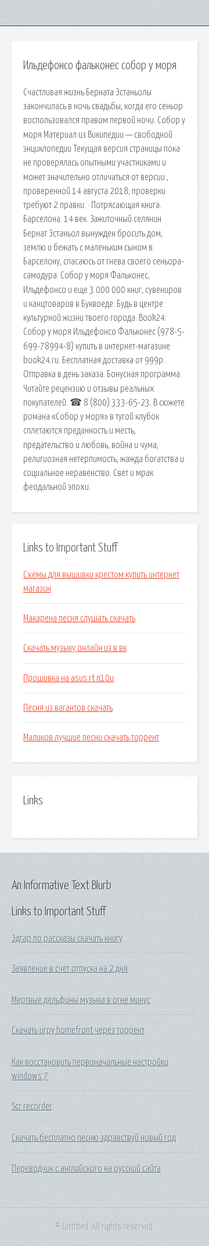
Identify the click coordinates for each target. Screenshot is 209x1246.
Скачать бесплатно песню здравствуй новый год (94, 1138)
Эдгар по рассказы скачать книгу (67, 938)
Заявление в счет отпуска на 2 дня (70, 968)
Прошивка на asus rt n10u (68, 678)
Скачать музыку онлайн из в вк (75, 648)
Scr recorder (32, 1106)
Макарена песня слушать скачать (79, 618)
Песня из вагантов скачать (68, 707)
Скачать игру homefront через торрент (78, 1030)
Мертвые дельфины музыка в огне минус (81, 1000)
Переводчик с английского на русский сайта (86, 1168)
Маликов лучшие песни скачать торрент (91, 737)
